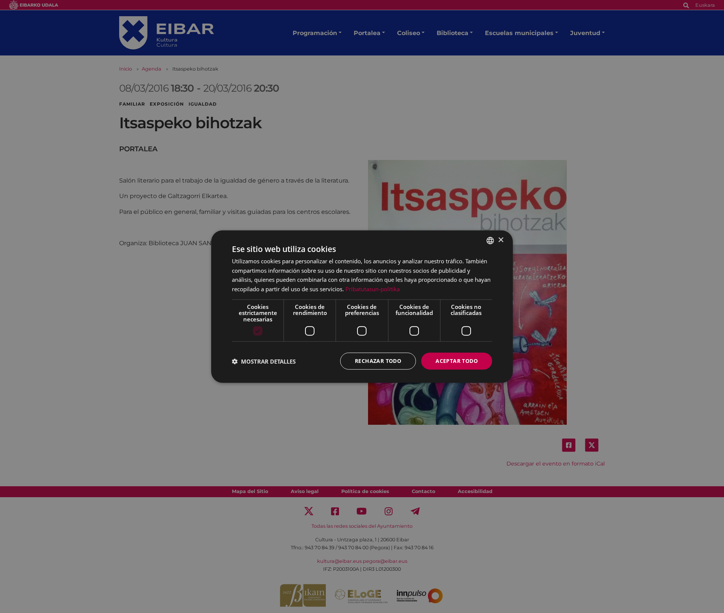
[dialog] (362, 306)
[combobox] (490, 240)
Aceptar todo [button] (457, 360)
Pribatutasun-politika (372, 289)
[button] (264, 361)
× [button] (500, 240)
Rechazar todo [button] (378, 360)
